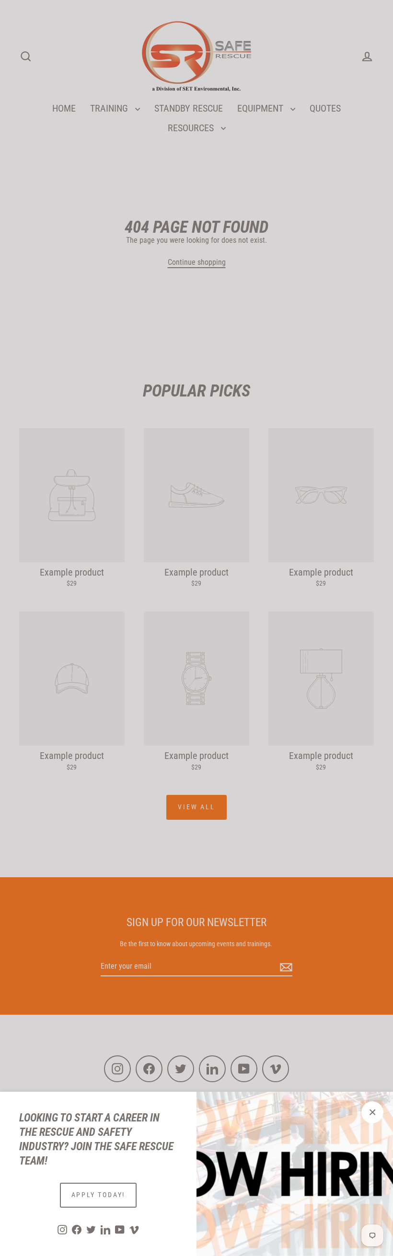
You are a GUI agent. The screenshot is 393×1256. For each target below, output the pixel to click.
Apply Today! (98, 1195)
